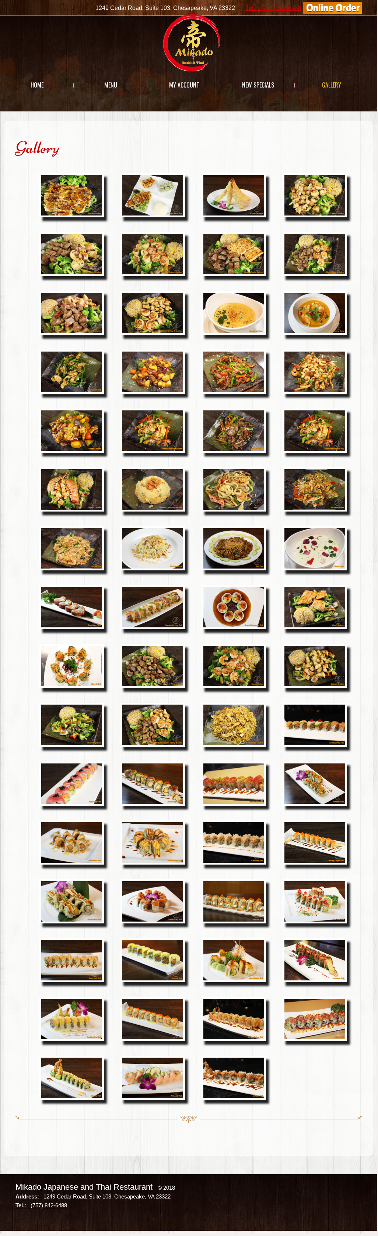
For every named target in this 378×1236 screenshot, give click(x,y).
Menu (110, 85)
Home (37, 85)
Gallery (331, 85)
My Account (184, 85)
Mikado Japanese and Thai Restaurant (84, 1187)
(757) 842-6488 (273, 8)
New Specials (258, 85)
